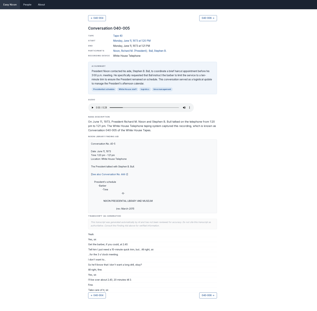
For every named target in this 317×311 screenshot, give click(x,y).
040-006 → (208, 18)
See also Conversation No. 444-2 (109, 174)
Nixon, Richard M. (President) (130, 50)
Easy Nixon (10, 4)
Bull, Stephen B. (157, 50)
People (27, 4)
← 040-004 (97, 18)
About (41, 4)
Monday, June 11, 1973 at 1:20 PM (132, 40)
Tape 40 (118, 35)
